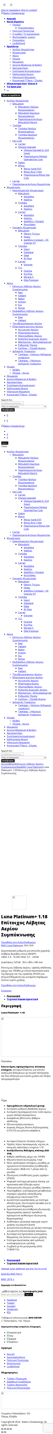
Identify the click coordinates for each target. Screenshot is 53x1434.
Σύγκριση (6, 990)
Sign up (28, 1294)
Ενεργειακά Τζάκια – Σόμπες (27, 80)
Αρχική (11, 18)
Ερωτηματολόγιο (16, 1357)
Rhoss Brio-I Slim (33, 171)
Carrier (22, 144)
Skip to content (29, 10)
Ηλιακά (16, 58)
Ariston (22, 301)
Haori (27, 249)
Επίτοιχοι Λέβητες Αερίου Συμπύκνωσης (26, 288)
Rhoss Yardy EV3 (32, 168)
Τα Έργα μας (14, 86)
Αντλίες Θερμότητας (23, 49)
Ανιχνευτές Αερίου (28, 329)
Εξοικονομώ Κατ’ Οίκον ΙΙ (22, 83)
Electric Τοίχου (32, 233)
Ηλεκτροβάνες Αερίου (30, 335)
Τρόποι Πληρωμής (17, 1378)
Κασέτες (28, 199)
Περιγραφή (13, 996)
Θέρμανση (17, 61)
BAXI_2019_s (7, 1279)
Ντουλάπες (30, 224)
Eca (20, 304)
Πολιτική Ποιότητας (23, 30)
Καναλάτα (29, 196)
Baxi (20, 292)
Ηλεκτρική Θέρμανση (23, 77)
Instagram (12, 1309)
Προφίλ (16, 24)
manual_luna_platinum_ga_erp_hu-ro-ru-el (23, 1268)
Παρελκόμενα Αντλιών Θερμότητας (31, 184)
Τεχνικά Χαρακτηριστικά (22, 999)
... (8, 89)
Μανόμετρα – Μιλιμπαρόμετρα (34, 342)
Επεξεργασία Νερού (23, 74)
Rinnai (21, 308)
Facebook (12, 1300)
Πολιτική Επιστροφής (18, 1387)
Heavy (27, 236)
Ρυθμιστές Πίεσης (27, 345)
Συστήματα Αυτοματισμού (26, 71)
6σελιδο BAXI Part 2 (11, 1273)
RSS (9, 1312)
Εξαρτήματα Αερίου (28, 332)
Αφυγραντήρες (20, 68)
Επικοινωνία (13, 1363)
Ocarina (28, 270)
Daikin (21, 162)
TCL (20, 267)
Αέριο (15, 55)
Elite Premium (31, 280)
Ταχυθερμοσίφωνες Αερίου (27, 323)
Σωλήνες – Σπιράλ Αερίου (32, 348)
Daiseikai (28, 252)
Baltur (21, 298)
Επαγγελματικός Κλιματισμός (28, 190)
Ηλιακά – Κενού (20, 373)
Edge (26, 255)
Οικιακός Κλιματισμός (24, 227)
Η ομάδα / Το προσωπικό (25, 34)
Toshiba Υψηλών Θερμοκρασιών (27, 130)
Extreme (28, 264)
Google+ (11, 1306)
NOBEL (16, 369)
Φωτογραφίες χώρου (23, 37)
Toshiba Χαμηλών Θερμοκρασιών (27, 136)
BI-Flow (28, 258)
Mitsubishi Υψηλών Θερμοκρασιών (28, 108)
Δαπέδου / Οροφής (34, 221)
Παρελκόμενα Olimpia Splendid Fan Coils (35, 158)
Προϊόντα (12, 46)
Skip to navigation (10, 10)
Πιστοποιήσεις (26, 27)
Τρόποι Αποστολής (17, 1384)
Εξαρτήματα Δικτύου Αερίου (27, 326)
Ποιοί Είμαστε (15, 21)
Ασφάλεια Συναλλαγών (19, 1381)
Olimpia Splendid (27, 147)
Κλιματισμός (19, 52)
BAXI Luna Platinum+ (32, 767)
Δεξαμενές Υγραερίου (23, 351)
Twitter (11, 1303)
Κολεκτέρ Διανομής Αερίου (32, 338)
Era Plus (28, 274)
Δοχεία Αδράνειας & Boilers (27, 65)
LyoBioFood (18, 43)
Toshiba (16, 125)
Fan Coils (17, 140)
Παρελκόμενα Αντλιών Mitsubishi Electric (30, 121)
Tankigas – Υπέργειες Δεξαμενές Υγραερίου (29, 362)
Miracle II (28, 277)
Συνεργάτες (18, 40)
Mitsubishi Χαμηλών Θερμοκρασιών (29, 115)
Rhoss (21, 165)
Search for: (7, 400)
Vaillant (22, 295)
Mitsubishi (18, 103)
